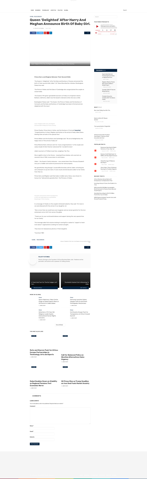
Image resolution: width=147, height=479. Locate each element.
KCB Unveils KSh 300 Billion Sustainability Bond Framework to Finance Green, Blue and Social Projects (105, 189)
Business (37, 10)
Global (66, 10)
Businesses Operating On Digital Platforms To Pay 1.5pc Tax (108, 148)
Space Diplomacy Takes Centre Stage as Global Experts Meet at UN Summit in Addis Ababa (49, 301)
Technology (45, 10)
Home (32, 10)
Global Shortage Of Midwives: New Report (108, 161)
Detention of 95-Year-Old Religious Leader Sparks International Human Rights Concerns (47, 314)
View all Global (59, 325)
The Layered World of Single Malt (102, 126)
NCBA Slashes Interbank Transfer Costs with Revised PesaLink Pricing (105, 198)
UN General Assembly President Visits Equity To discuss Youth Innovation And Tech (102, 136)
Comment (32, 406)
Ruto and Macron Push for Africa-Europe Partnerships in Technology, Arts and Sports (44, 352)
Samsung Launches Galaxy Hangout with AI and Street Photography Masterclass (78, 301)
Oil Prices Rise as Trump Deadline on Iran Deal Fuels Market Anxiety (75, 382)
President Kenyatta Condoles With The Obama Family (108, 98)
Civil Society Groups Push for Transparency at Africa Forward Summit (80, 314)
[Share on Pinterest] (48, 33)
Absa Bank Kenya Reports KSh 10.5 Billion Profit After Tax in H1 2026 (104, 194)
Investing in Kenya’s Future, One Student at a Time (105, 184)
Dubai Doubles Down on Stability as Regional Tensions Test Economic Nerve (43, 383)
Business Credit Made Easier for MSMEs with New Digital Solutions (109, 154)
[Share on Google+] (45, 33)
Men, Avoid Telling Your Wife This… (102, 110)
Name (32, 426)
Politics (60, 10)
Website (32, 437)
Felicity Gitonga (39, 28)
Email (32, 431)
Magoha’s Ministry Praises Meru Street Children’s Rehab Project (108, 83)
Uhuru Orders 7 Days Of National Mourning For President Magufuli (108, 168)
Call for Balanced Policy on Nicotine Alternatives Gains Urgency (72, 357)
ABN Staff (43, 305)
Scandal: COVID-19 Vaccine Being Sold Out (108, 90)
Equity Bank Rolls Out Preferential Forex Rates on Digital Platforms (108, 76)
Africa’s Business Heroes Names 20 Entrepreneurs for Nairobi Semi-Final (103, 180)
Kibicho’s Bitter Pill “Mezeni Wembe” (100, 119)
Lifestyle (53, 10)
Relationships (38, 16)
